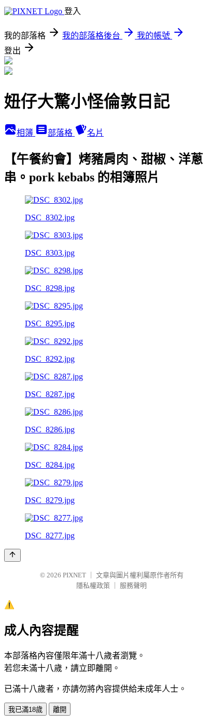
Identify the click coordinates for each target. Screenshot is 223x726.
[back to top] (12, 555)
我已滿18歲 (25, 710)
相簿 (26, 132)
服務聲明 (133, 585)
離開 (59, 710)
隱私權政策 (93, 585)
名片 (95, 132)
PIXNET (74, 575)
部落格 (61, 132)
